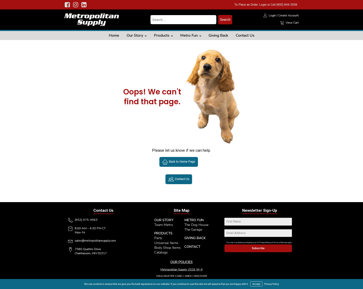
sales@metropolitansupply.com (95, 241)
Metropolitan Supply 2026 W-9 (181, 269)
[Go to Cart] (282, 23)
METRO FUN (194, 220)
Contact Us (245, 35)
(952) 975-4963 (86, 220)
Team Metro (163, 225)
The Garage (193, 229)
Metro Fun (189, 35)
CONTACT (192, 246)
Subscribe (258, 248)
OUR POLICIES (181, 262)
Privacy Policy (264, 242)
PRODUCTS (163, 233)
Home (114, 35)
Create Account (288, 15)
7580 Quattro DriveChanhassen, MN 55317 (91, 251)
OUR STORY (163, 220)
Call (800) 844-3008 (284, 4)
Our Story (135, 35)
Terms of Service (280, 242)
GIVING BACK (195, 238)
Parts (158, 238)
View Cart (292, 23)
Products (161, 35)
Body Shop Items (167, 247)
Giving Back (218, 35)
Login (263, 4)
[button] (178, 162)
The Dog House (196, 225)
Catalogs (161, 252)
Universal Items (166, 243)
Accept (256, 284)
